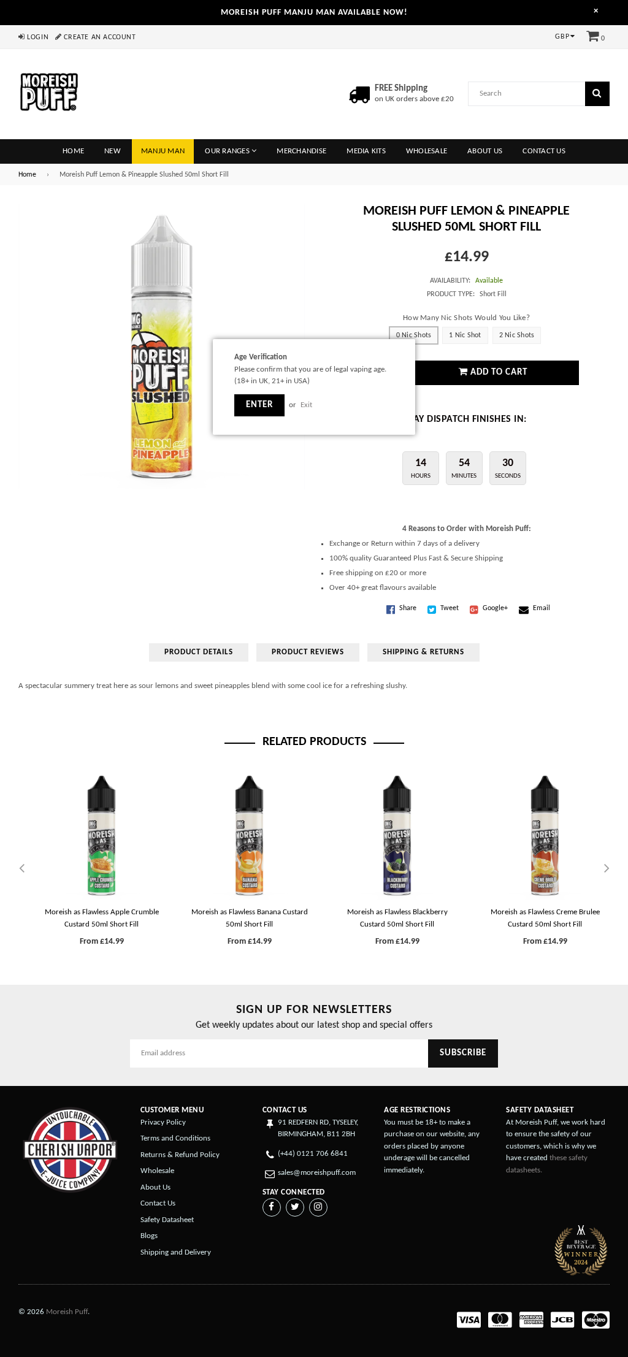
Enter (259, 405)
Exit (306, 405)
